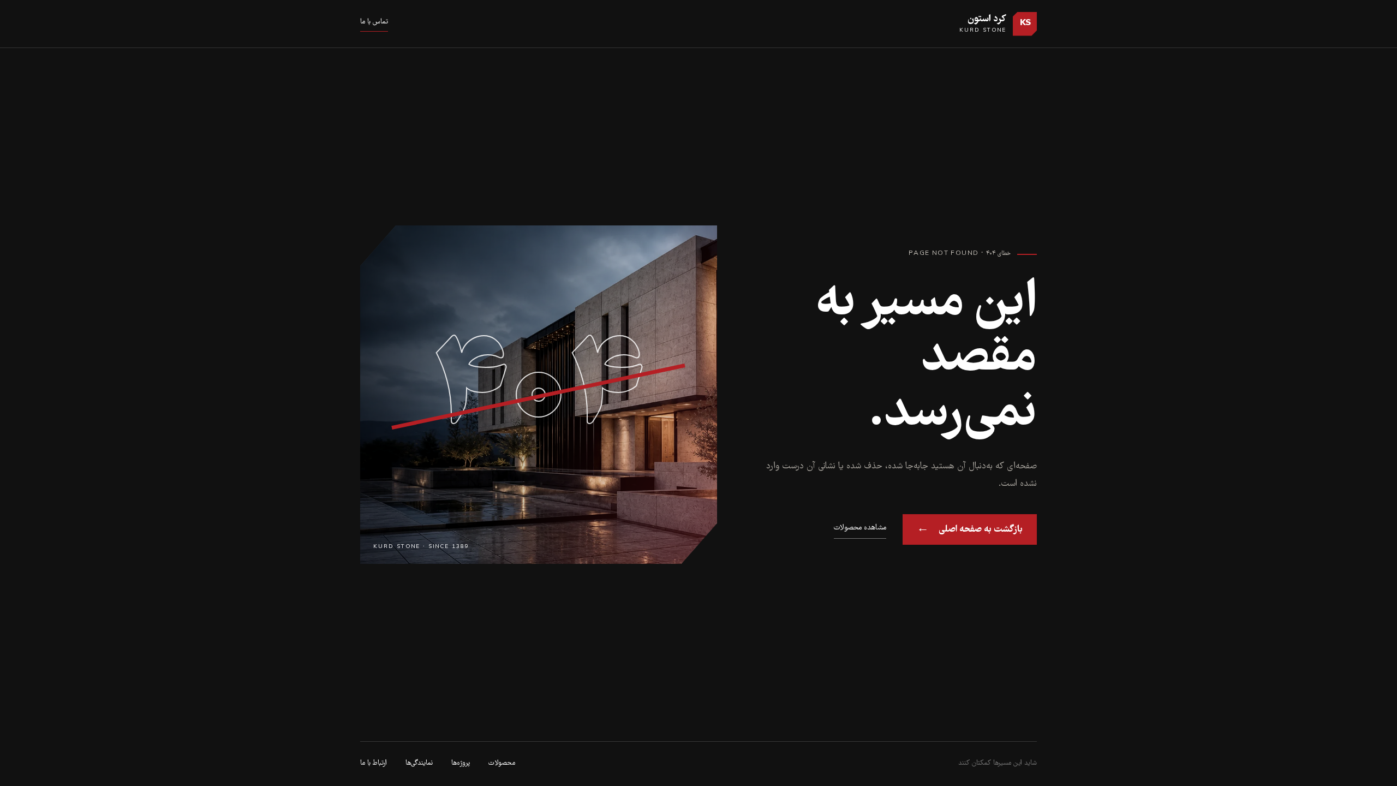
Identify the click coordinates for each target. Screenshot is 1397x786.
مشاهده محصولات (860, 527)
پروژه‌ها (460, 763)
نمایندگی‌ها (419, 763)
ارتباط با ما (373, 763)
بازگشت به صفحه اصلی (970, 529)
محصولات (501, 763)
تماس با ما (374, 22)
